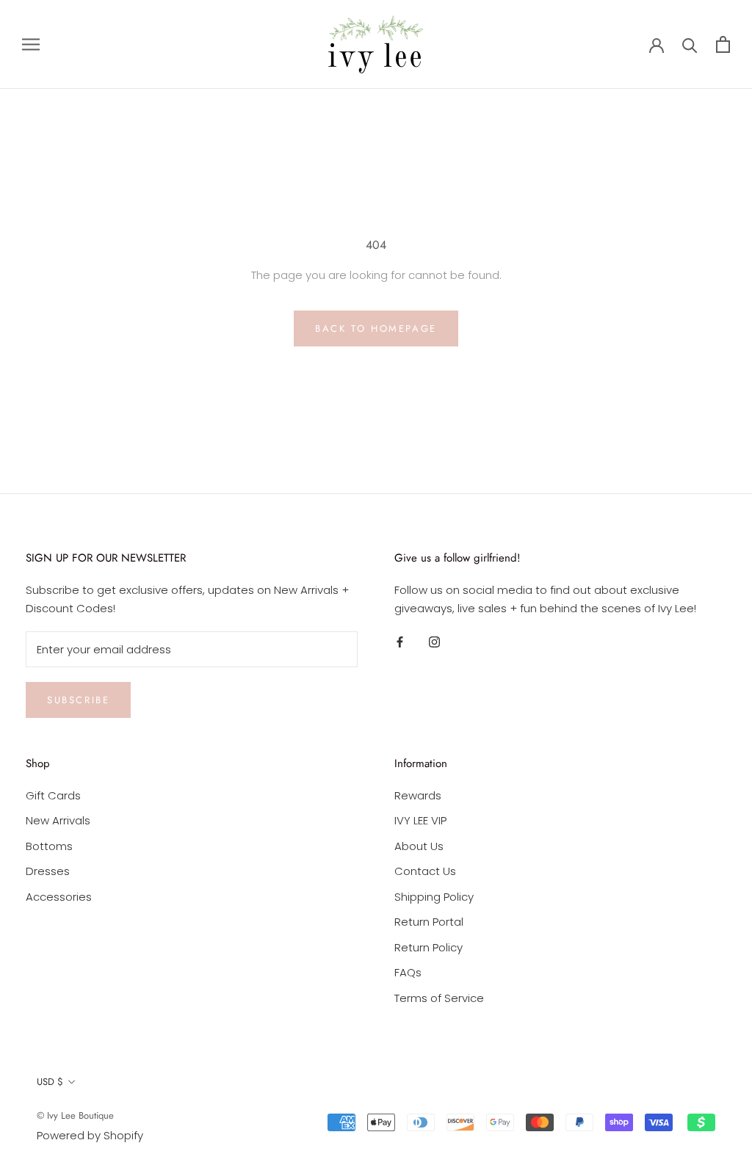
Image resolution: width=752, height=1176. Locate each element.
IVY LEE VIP (420, 820)
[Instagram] (434, 642)
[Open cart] (723, 44)
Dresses (48, 871)
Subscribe (78, 700)
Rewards (417, 795)
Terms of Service (439, 998)
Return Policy (428, 947)
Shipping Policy (434, 896)
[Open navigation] (31, 44)
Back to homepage (376, 328)
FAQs (408, 972)
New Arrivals (58, 820)
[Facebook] (399, 642)
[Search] (690, 44)
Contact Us (425, 871)
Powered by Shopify (90, 1135)
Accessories (59, 896)
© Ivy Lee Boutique (75, 1115)
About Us (419, 846)
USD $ (50, 1082)
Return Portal (428, 921)
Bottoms (49, 846)
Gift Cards (53, 795)
